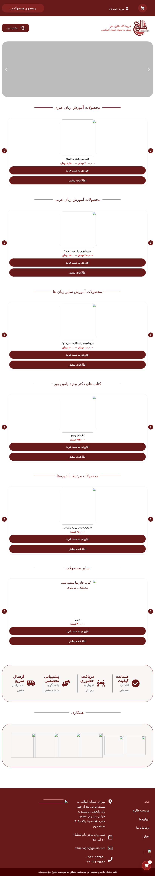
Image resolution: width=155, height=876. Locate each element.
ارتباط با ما (142, 827)
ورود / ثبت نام (116, 8)
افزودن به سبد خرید (77, 170)
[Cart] (142, 8)
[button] (148, 69)
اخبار (146, 836)
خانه (146, 801)
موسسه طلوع (141, 810)
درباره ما (144, 819)
